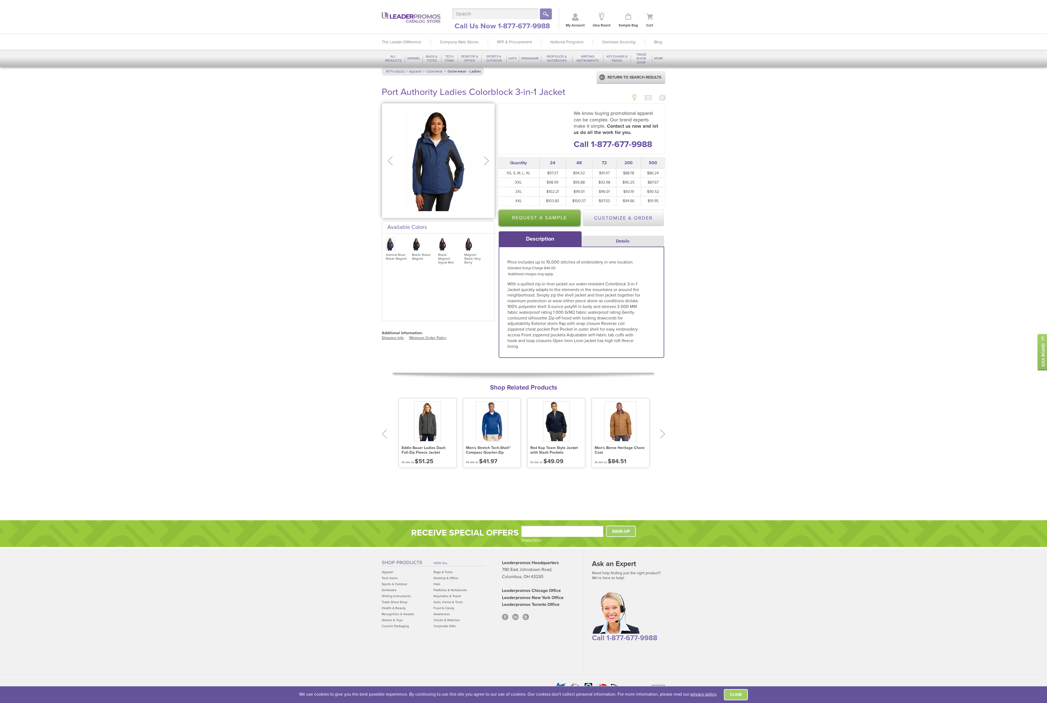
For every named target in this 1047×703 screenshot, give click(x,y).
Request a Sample (539, 218)
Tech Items (449, 58)
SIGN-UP (621, 531)
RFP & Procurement (514, 42)
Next (662, 433)
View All (441, 563)
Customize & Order (623, 218)
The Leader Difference (401, 42)
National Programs (566, 42)
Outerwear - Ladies (464, 71)
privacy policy (703, 694)
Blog (658, 42)
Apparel (413, 58)
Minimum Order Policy (427, 338)
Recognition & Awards (398, 614)
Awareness (442, 614)
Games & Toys (392, 620)
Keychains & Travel (617, 58)
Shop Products (402, 563)
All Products (393, 58)
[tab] (540, 239)
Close (736, 694)
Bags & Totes (432, 58)
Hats (513, 58)
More (658, 58)
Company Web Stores (459, 42)
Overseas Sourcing (619, 42)
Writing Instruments (588, 58)
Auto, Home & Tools (448, 602)
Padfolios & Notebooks (557, 58)
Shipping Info (393, 338)
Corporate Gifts (445, 626)
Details (623, 241)
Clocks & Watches (447, 620)
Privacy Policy (531, 540)
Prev (384, 433)
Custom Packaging (395, 626)
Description (540, 239)
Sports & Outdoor (494, 58)
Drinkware (530, 58)
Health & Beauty (394, 608)
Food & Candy (444, 608)
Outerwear (434, 71)
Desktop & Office (469, 58)
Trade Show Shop (641, 58)
